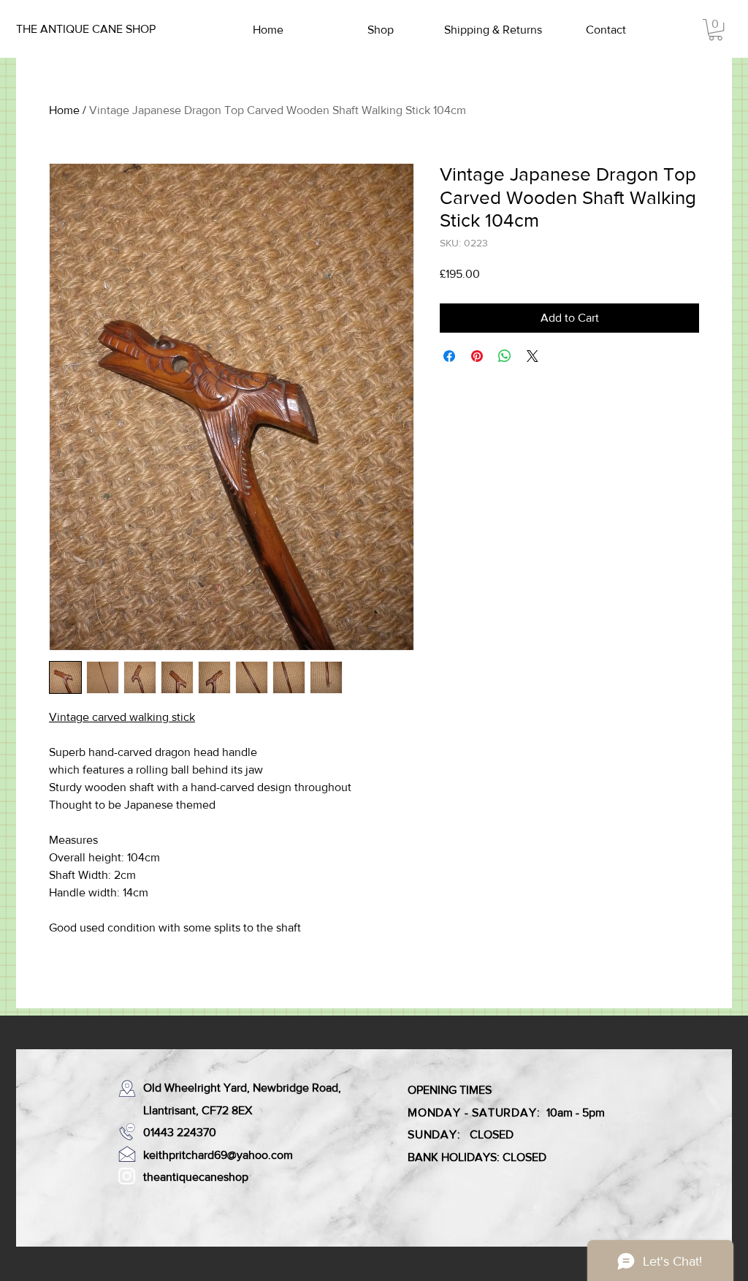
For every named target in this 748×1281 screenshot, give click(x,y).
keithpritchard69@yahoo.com (218, 1155)
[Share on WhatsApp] (505, 356)
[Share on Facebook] (449, 356)
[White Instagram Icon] (126, 1176)
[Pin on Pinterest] (477, 356)
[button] (715, 29)
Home (64, 110)
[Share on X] (532, 356)
